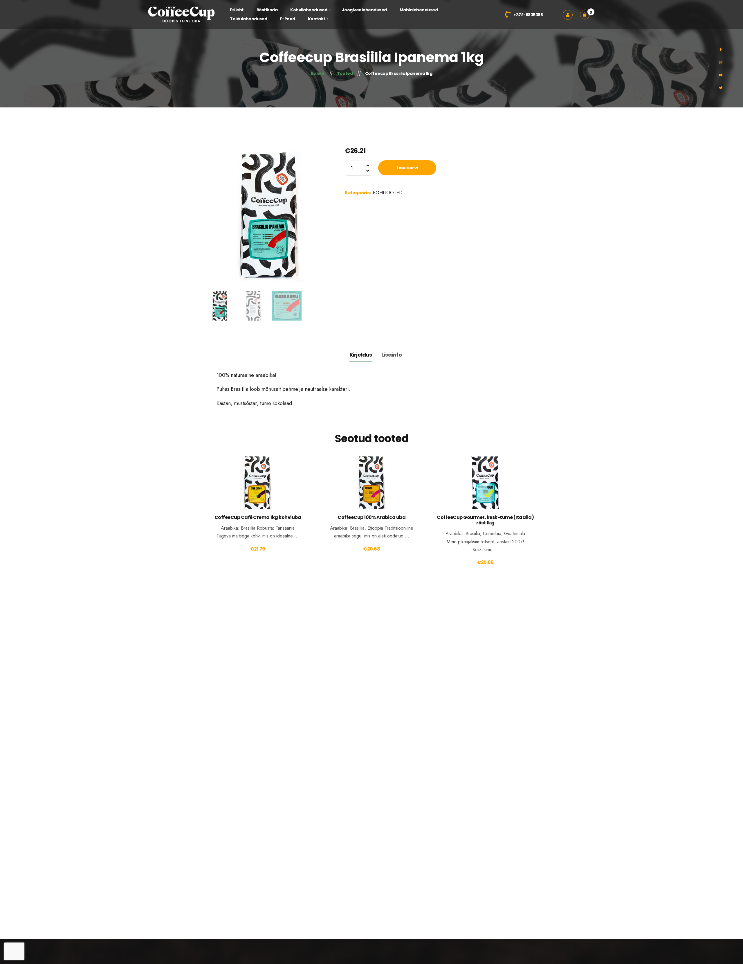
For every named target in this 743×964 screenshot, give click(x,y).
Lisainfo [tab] (391, 354)
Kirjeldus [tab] (360, 354)
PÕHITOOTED (388, 192)
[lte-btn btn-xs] (257, 491)
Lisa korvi (407, 167)
